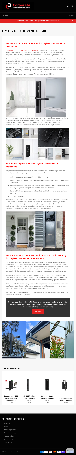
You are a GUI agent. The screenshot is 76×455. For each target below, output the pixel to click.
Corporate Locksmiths (13, 452)
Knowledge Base (10, 430)
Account (71, 15)
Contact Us (38, 311)
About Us (7, 423)
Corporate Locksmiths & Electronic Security (22, 50)
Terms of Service (10, 433)
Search (6, 426)
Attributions (8, 439)
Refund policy (9, 436)
